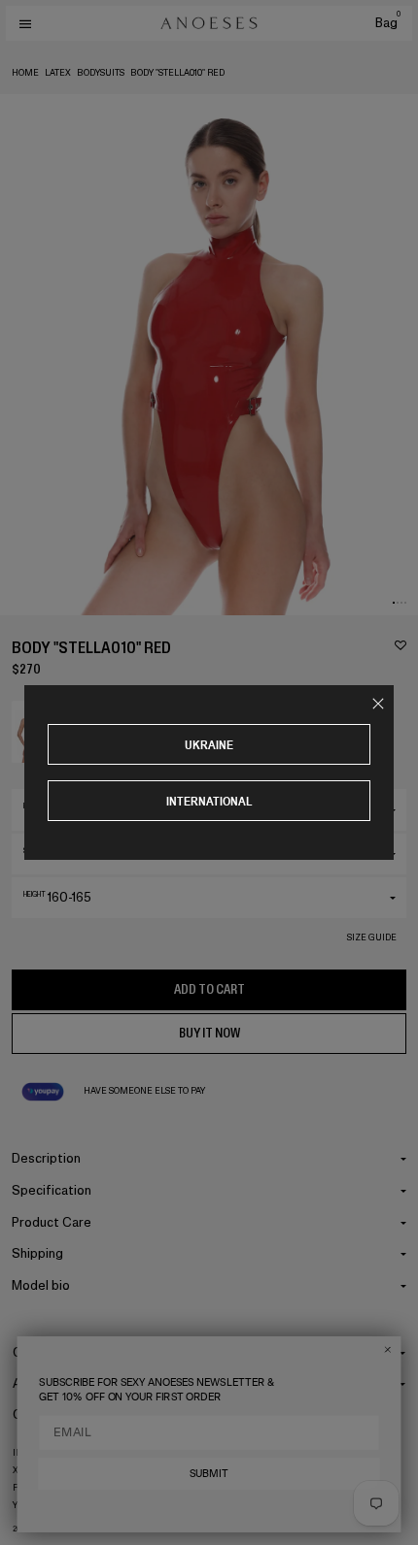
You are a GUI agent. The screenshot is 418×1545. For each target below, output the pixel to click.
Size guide (372, 937)
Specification (51, 1190)
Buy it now (209, 1033)
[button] (394, 603)
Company (41, 1352)
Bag (388, 23)
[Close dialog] (387, 1349)
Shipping (37, 1253)
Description (46, 1158)
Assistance (46, 1383)
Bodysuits (100, 73)
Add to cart (209, 989)
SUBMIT (208, 1473)
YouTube (33, 1505)
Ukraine (209, 745)
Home (25, 73)
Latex (58, 73)
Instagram (38, 1453)
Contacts (41, 1414)
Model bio (41, 1285)
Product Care (51, 1222)
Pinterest (36, 1488)
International (209, 801)
